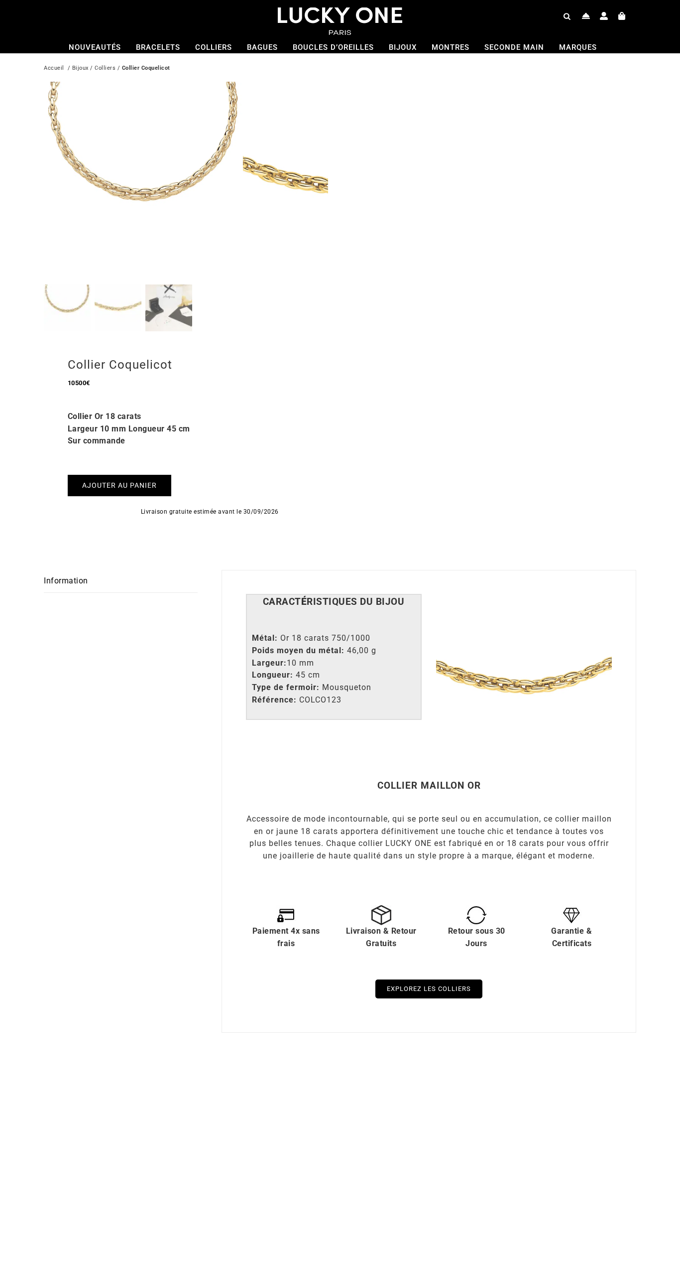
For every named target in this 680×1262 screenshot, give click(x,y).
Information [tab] (66, 580)
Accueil (54, 68)
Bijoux (80, 68)
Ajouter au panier (119, 485)
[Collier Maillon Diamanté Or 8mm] (173, 1087)
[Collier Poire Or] (469, 1087)
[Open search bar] (567, 16)
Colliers (105, 68)
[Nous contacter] (586, 16)
